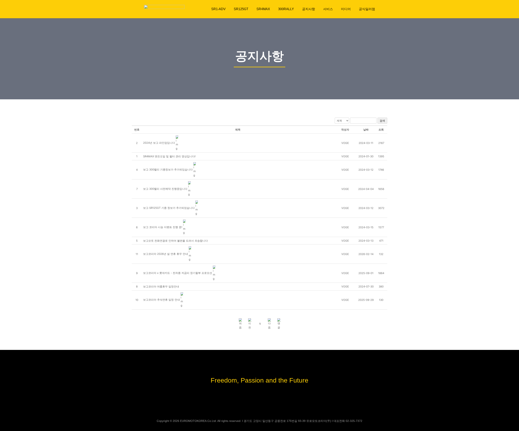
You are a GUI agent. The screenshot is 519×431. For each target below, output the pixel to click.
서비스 (328, 9)
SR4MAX (263, 9)
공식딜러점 (367, 9)
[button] (345, 143)
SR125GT (241, 9)
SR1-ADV (218, 9)
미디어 (346, 9)
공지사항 (308, 9)
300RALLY (286, 9)
